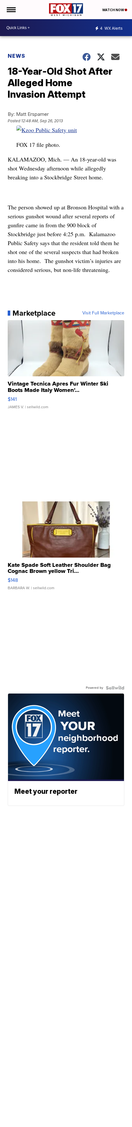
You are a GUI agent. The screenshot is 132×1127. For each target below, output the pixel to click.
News (16, 56)
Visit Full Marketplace (103, 313)
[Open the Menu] (11, 10)
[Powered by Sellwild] (115, 688)
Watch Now (113, 10)
